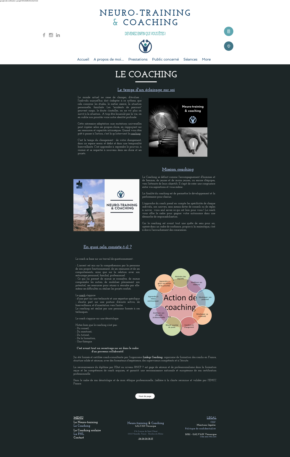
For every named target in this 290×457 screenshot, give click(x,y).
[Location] (228, 46)
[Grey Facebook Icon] (44, 35)
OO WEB (223, 437)
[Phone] (228, 31)
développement (200, 193)
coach (82, 295)
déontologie (111, 318)
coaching (136, 133)
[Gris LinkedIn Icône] (58, 35)
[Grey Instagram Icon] (51, 35)
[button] (138, 59)
